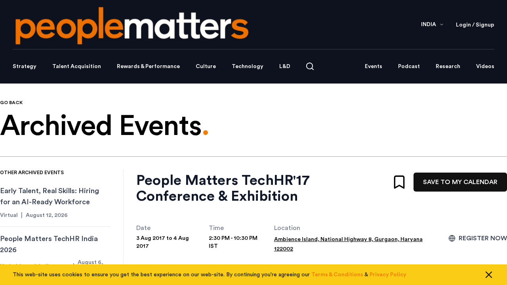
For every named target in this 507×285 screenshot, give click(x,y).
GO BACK (11, 102)
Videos (485, 66)
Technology (247, 66)
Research (448, 66)
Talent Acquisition (76, 66)
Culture (206, 66)
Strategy (24, 66)
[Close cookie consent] (488, 274)
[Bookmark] (399, 182)
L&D (284, 66)
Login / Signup (475, 25)
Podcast (409, 66)
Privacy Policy (388, 274)
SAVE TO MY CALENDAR (460, 182)
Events (373, 66)
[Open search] (310, 66)
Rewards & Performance (148, 66)
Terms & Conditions (337, 274)
